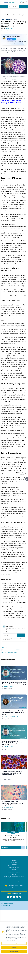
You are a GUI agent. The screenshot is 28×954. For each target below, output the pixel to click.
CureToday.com (14, 862)
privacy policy (7, 639)
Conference (8, 15)
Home (2, 15)
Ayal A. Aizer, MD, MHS (9, 686)
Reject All (14, 947)
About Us (10, 907)
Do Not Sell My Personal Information (14, 876)
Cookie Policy (12, 940)
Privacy (14, 874)
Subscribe (20, 635)
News (16, 907)
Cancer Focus (12, 6)
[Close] (26, 924)
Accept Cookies (14, 951)
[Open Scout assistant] (20, 2)
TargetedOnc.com (14, 867)
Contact (14, 871)
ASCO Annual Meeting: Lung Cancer (11, 652)
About (14, 859)
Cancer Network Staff (9, 777)
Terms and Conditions (14, 873)
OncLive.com (14, 864)
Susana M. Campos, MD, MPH (11, 716)
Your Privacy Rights (14, 878)
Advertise (14, 860)
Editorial (14, 869)
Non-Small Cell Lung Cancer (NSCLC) (11, 650)
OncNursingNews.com (14, 866)
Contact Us (22, 907)
